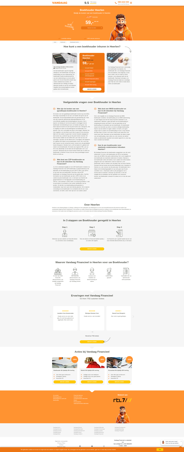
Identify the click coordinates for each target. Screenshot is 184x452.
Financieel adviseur (78, 395)
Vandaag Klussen (57, 429)
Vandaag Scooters (98, 430)
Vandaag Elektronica (99, 432)
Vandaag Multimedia (99, 427)
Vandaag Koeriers (57, 430)
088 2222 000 (123, 2)
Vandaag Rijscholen (78, 429)
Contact (61, 445)
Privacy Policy (61, 443)
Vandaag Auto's (56, 427)
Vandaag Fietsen (78, 432)
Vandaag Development (120, 427)
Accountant (56, 395)
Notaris (75, 400)
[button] (53, 109)
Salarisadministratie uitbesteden (81, 403)
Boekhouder (56, 400)
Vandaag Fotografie (119, 430)
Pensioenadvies (77, 401)
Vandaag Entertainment (79, 430)
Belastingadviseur (57, 397)
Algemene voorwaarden (61, 441)
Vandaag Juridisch (78, 434)
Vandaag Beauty (57, 432)
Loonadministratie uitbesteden (81, 398)
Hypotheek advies (78, 397)
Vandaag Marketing (119, 429)
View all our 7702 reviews (92, 336)
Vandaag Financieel (98, 434)
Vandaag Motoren (78, 427)
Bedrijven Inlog (61, 446)
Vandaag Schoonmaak (99, 429)
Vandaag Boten (56, 434)
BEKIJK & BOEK (92, 89)
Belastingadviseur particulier (59, 398)
